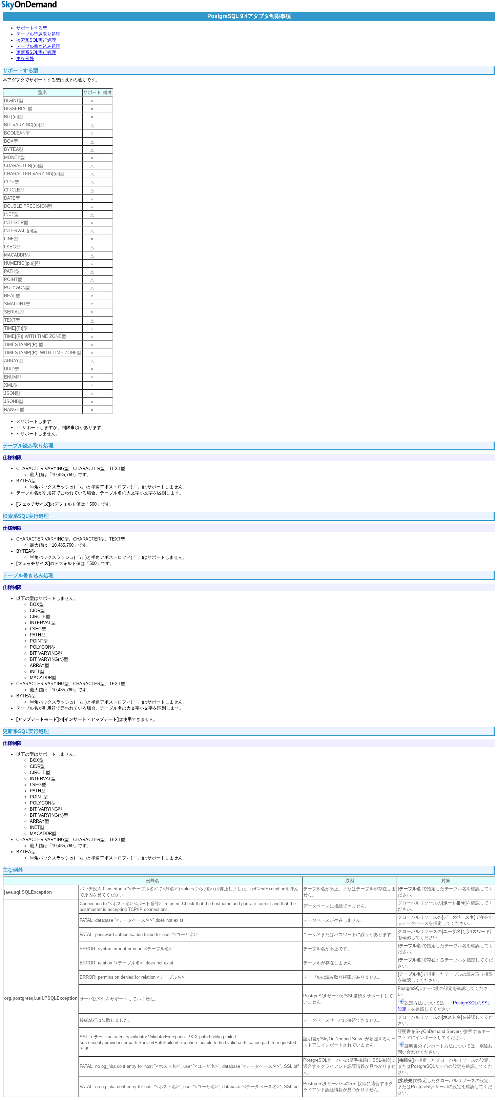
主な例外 (25, 58)
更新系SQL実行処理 (36, 52)
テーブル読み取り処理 (38, 34)
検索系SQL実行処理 (36, 40)
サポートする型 (31, 27)
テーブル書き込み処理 (38, 46)
